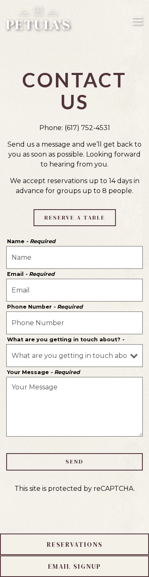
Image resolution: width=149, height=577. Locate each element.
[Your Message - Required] (74, 407)
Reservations (75, 544)
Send (74, 461)
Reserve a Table (74, 217)
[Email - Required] (74, 290)
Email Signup (74, 566)
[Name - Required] (74, 257)
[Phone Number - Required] (74, 322)
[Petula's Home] (38, 17)
